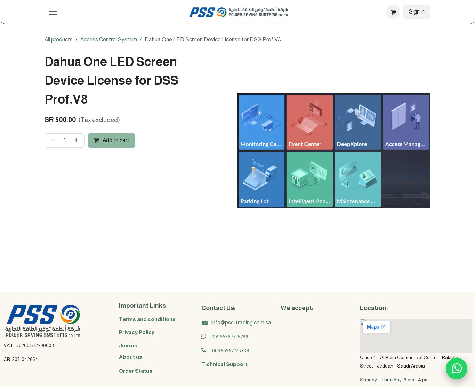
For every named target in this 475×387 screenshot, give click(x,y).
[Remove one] (52, 140)
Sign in (417, 12)
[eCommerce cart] (393, 12)
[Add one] (77, 140)
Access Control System (108, 39)
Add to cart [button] (115, 140)
